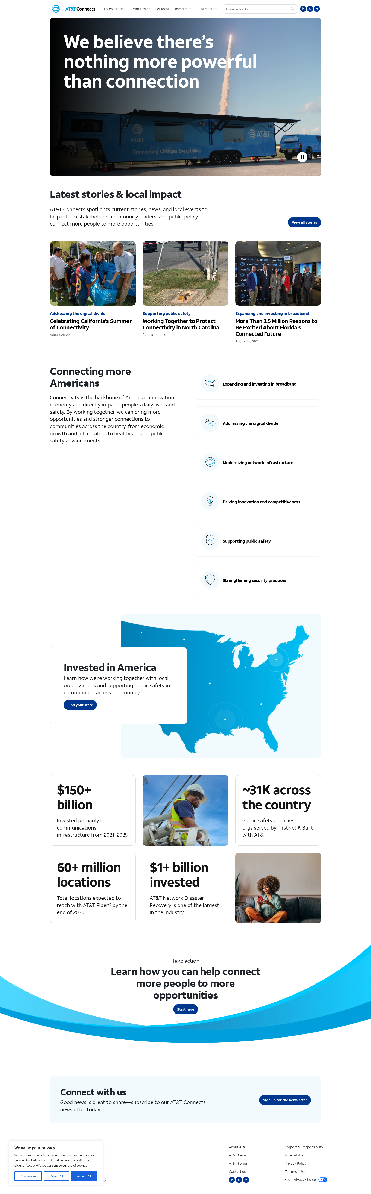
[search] (292, 9)
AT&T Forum (238, 1163)
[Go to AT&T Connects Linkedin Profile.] (303, 9)
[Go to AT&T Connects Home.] (73, 8)
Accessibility (294, 1155)
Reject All (56, 1176)
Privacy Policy (295, 1163)
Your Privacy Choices (301, 1179)
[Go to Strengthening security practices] (257, 580)
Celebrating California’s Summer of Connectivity (93, 293)
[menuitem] (114, 9)
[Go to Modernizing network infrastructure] (257, 462)
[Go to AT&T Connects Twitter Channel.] (310, 9)
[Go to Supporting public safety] (257, 540)
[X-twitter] (239, 1180)
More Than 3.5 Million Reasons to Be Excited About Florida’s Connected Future (278, 296)
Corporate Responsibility (304, 1147)
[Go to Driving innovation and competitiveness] (257, 501)
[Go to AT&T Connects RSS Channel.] (317, 9)
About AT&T (238, 1147)
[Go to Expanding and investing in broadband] (257, 383)
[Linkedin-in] (232, 1180)
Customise (28, 1176)
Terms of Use (295, 1171)
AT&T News (237, 1155)
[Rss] (246, 1180)
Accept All (84, 1176)
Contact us (237, 1171)
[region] (56, 1163)
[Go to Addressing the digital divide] (257, 422)
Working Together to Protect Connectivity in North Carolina (185, 293)
